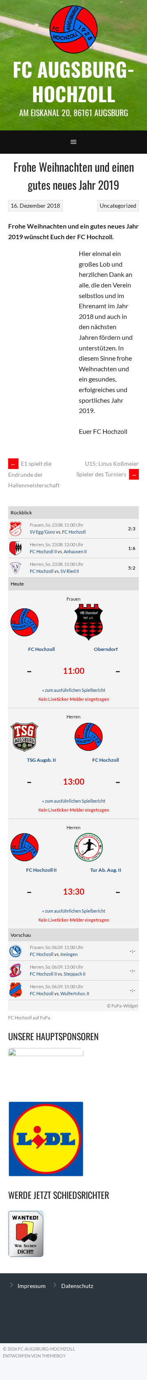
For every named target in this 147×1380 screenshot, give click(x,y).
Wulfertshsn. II (74, 993)
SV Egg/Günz (42, 531)
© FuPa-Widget (122, 1005)
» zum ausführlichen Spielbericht (73, 690)
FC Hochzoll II (43, 551)
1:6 (132, 548)
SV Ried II (69, 571)
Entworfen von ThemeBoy (34, 1355)
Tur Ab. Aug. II (105, 870)
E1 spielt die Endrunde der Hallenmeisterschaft (34, 474)
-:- (133, 951)
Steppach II (74, 973)
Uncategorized (118, 205)
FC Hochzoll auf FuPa (29, 1017)
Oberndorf (106, 649)
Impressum (32, 1285)
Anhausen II (75, 551)
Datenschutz (77, 1285)
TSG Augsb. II (41, 760)
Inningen (69, 954)
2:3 (132, 528)
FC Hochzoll (74, 531)
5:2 (132, 567)
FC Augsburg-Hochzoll (74, 81)
